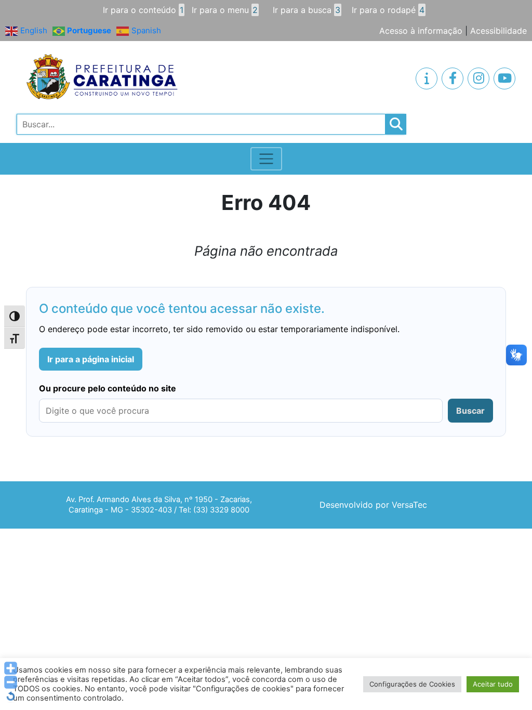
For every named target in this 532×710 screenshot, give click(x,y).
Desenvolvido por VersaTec (373, 504)
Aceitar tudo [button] (493, 684)
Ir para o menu (225, 10)
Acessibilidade (498, 30)
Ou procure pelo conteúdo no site (107, 388)
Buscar (470, 410)
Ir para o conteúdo (143, 10)
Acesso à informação (420, 30)
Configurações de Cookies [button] (412, 684)
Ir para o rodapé (388, 10)
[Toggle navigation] (266, 158)
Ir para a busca (306, 10)
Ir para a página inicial (90, 359)
